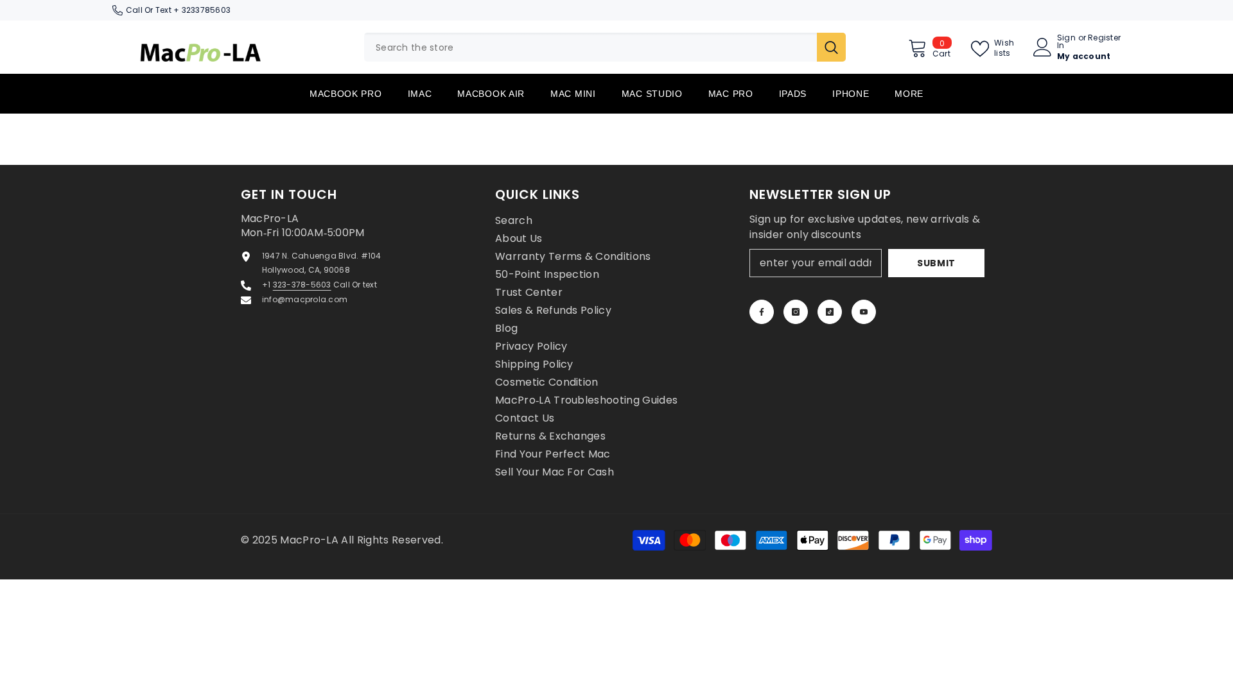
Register (1104, 38)
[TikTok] (830, 312)
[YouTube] (864, 312)
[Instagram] (795, 312)
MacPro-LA (310, 540)
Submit (936, 263)
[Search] (605, 47)
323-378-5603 (302, 284)
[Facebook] (761, 312)
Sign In (1066, 41)
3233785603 (206, 9)
